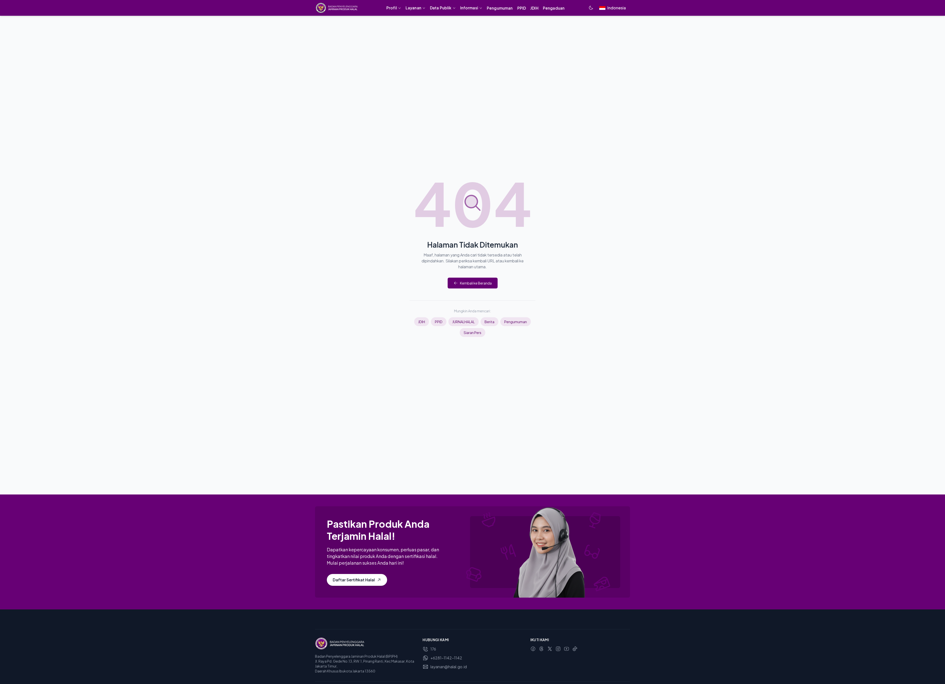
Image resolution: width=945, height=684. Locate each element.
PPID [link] (521, 8)
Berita (489, 321)
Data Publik (441, 7)
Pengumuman (515, 321)
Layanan (413, 7)
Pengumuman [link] (500, 8)
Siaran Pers (472, 332)
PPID (438, 321)
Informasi (469, 7)
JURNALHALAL (463, 321)
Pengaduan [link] (554, 8)
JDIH (421, 321)
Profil (391, 7)
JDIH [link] (534, 8)
